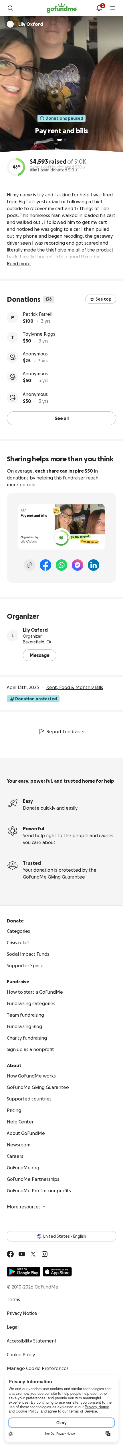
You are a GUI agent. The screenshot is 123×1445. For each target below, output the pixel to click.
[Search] (10, 8)
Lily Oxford (35, 629)
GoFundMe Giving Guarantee (54, 876)
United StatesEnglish (64, 1236)
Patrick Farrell (37, 314)
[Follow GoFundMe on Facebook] (10, 1254)
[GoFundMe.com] (62, 8)
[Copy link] (29, 565)
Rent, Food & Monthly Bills (74, 687)
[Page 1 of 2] (59, 140)
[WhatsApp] (61, 565)
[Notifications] (99, 8)
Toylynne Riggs (39, 333)
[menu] (112, 8)
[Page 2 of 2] (65, 140)
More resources (24, 1206)
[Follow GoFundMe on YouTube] (21, 1254)
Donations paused (64, 118)
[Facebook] (45, 565)
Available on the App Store (57, 1271)
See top (104, 299)
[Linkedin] (93, 565)
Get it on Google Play (23, 1271)
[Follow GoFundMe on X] (33, 1254)
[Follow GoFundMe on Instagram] (44, 1254)
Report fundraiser (65, 731)
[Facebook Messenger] (77, 565)
